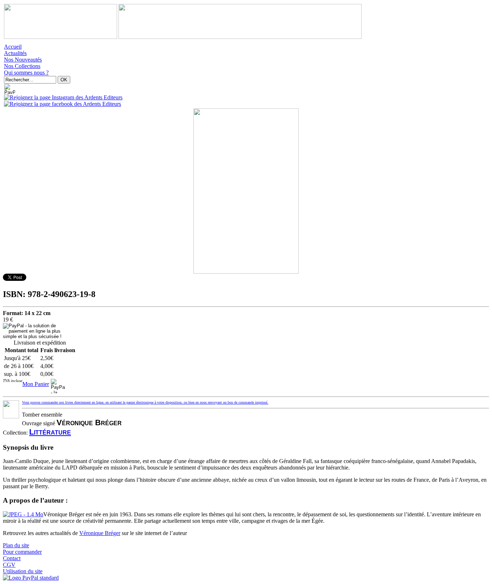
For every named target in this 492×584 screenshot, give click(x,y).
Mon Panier (35, 384)
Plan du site (16, 545)
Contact (12, 558)
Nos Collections (22, 66)
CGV (9, 565)
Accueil (13, 47)
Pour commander (22, 552)
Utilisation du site (23, 571)
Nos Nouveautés (23, 60)
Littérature (50, 431)
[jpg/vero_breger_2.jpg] (23, 514)
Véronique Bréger (99, 533)
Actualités (15, 53)
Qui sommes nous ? (26, 72)
